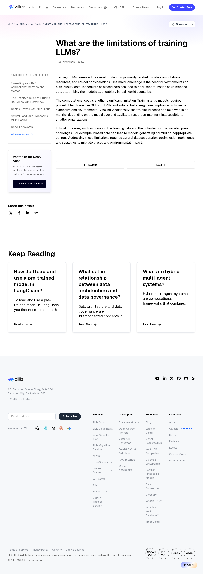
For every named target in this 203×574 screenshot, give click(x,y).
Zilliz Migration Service (101, 447)
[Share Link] (36, 213)
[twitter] (11, 213)
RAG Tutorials (127, 459)
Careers (173, 428)
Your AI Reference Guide (27, 24)
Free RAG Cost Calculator (127, 451)
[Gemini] (69, 428)
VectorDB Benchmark (125, 441)
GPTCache (99, 478)
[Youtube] (157, 378)
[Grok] (53, 428)
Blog (148, 422)
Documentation (128, 422)
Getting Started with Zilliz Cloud (30, 109)
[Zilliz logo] (15, 7)
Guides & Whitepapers (153, 461)
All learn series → (22, 134)
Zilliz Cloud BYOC (103, 428)
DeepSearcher (101, 462)
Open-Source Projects (127, 430)
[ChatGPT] (37, 428)
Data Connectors (152, 486)
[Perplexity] (45, 428)
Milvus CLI (98, 491)
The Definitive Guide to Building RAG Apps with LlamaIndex (30, 100)
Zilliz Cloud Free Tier (102, 437)
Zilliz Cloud (99, 422)
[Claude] (61, 428)
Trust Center (153, 521)
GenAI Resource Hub (154, 441)
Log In (160, 7)
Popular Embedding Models (152, 474)
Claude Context (97, 470)
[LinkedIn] (165, 378)
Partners (174, 441)
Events (173, 447)
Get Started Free (182, 7)
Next (159, 164)
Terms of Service (18, 549)
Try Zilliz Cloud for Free (29, 183)
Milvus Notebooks (125, 468)
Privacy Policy (40, 549)
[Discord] (186, 378)
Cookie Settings (75, 549)
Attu (95, 485)
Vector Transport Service (98, 501)
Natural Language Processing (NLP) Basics (29, 118)
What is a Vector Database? (152, 511)
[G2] (193, 378)
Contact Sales (177, 454)
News (172, 435)
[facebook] (19, 213)
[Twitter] (172, 378)
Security (57, 549)
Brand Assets (177, 460)
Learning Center (151, 430)
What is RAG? (154, 501)
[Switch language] (105, 7)
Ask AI (190, 564)
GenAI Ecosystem (22, 127)
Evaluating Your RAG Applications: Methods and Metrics (27, 87)
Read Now (21, 324)
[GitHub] (179, 378)
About (173, 422)
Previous (92, 164)
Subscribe (70, 416)
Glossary (151, 494)
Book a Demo (141, 7)
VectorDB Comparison (153, 451)
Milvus (96, 455)
